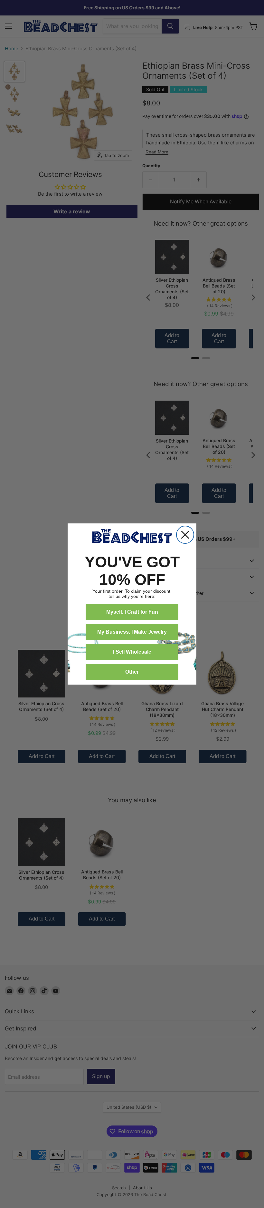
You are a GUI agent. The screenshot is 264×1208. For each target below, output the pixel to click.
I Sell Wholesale (132, 652)
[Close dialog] (185, 534)
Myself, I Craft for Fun (132, 612)
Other (132, 672)
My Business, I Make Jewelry (132, 632)
